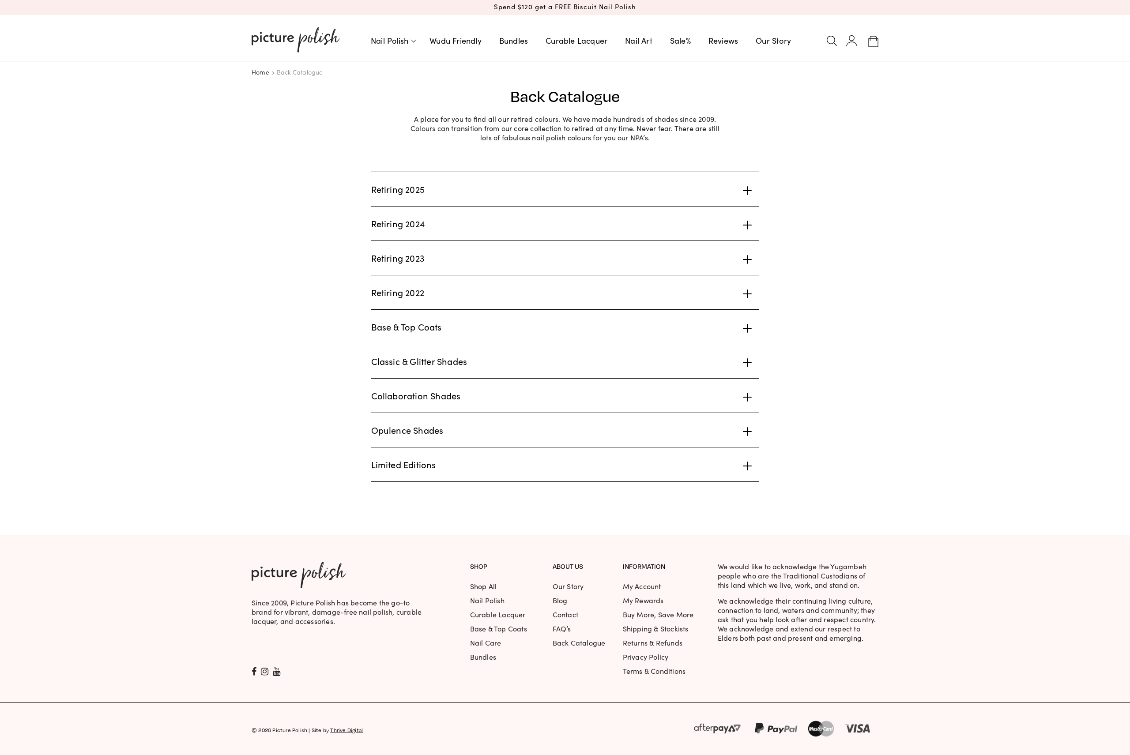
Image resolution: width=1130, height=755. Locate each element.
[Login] (852, 40)
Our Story (773, 40)
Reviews (723, 40)
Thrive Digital (346, 729)
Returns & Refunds (652, 642)
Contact (565, 614)
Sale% (680, 40)
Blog (560, 600)
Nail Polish (389, 40)
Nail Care (485, 642)
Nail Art (638, 40)
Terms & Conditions (654, 671)
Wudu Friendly (455, 40)
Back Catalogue (579, 642)
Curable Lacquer (576, 40)
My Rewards (643, 600)
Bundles (513, 40)
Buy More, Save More (658, 614)
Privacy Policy (646, 656)
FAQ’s (562, 628)
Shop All (483, 586)
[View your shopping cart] (873, 41)
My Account (642, 586)
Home (260, 72)
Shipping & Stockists (656, 628)
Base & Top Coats (498, 628)
